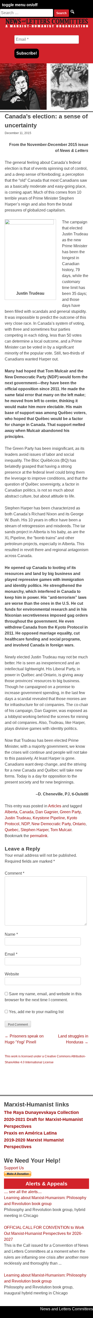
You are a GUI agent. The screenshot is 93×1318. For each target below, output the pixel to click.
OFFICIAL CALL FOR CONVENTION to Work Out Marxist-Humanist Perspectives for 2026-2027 (44, 1233)
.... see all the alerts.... (23, 1192)
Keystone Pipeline (49, 818)
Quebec (12, 830)
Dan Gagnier (46, 812)
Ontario (79, 824)
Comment (14, 873)
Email (11, 954)
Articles (54, 806)
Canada (26, 812)
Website (12, 974)
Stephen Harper (34, 830)
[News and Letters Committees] (46, 27)
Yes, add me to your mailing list (35, 1012)
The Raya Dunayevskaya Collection (41, 1112)
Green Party (70, 812)
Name (11, 934)
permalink (38, 836)
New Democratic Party (51, 824)
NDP (25, 824)
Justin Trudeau (18, 818)
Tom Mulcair (60, 830)
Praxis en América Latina (30, 1133)
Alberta (11, 812)
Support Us (14, 1168)
